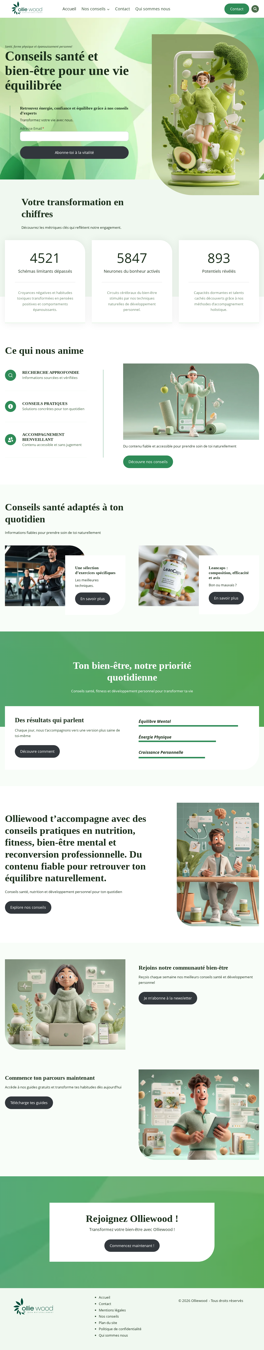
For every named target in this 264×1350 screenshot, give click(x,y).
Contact (122, 9)
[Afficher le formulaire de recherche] (255, 9)
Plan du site (108, 1322)
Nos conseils (109, 1316)
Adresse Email (32, 128)
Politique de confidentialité (120, 1328)
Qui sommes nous (152, 9)
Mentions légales (112, 1310)
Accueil (69, 9)
